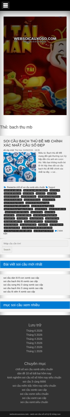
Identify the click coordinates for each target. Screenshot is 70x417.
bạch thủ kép (28, 193)
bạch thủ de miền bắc (12, 190)
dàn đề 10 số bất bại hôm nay (34, 373)
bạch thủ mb (9, 215)
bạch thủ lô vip (36, 212)
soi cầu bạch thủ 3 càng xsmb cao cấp (23, 288)
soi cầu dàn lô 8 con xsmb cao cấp (21, 277)
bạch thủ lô (40, 193)
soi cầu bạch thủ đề (11, 228)
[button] (5, 5)
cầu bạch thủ (22, 218)
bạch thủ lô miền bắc (57, 209)
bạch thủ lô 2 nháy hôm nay (49, 197)
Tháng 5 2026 (34, 334)
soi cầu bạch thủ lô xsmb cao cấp (20, 281)
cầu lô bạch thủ (51, 221)
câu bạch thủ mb (36, 218)
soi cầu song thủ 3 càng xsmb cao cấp (23, 284)
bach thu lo (52, 193)
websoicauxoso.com (35, 39)
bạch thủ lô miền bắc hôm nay (16, 212)
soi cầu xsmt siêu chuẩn (34, 402)
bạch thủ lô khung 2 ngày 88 (43, 206)
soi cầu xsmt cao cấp (34, 398)
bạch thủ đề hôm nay (12, 193)
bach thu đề (54, 190)
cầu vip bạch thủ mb (28, 225)
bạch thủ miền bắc (24, 215)
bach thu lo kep (49, 200)
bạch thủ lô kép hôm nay (13, 203)
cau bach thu (9, 218)
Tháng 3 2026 (34, 343)
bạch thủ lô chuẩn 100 (12, 200)
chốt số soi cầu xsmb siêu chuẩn (30, 187)
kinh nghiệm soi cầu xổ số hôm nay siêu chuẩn (34, 377)
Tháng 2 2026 (34, 347)
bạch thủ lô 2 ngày (11, 197)
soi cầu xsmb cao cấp (34, 389)
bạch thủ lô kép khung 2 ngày (37, 203)
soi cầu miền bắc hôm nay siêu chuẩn (34, 385)
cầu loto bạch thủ (11, 225)
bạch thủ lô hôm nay (32, 200)
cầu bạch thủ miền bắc (13, 221)
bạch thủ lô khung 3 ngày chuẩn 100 (18, 209)
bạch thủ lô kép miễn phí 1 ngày (16, 206)
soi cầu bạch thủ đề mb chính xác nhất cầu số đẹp (32, 143)
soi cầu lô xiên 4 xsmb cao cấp (19, 291)
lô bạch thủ (43, 225)
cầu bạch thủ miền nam (33, 221)
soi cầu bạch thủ (56, 225)
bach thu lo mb (41, 209)
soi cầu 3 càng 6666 (34, 381)
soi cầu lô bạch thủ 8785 (43, 231)
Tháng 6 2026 (34, 330)
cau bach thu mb (52, 218)
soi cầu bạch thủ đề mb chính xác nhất (37, 228)
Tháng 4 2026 (34, 339)
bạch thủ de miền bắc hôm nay (35, 190)
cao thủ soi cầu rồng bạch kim (45, 215)
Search (7, 249)
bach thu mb (50, 212)
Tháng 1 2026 (34, 351)
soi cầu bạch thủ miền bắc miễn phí (17, 231)
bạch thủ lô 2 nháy (28, 197)
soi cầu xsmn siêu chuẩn (34, 394)
